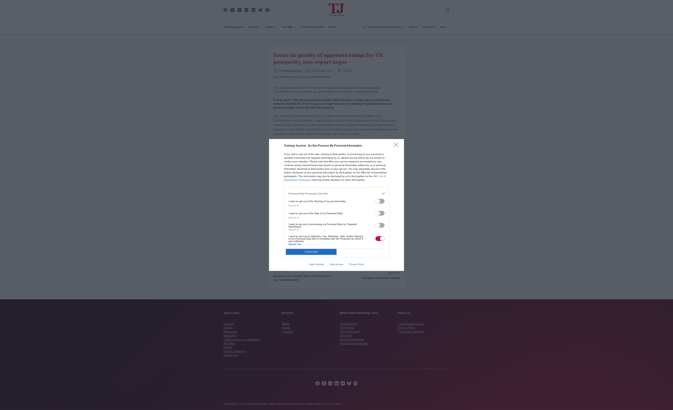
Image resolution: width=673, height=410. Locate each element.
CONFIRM (311, 252)
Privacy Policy (356, 264)
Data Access (336, 264)
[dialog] (336, 205)
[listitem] (336, 193)
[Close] (397, 146)
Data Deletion (316, 264)
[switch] (380, 201)
